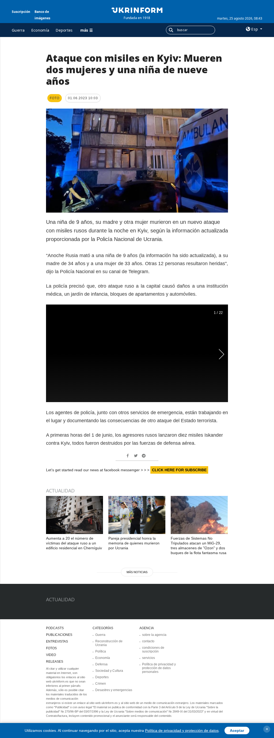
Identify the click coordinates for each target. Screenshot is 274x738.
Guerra (18, 30)
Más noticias (137, 572)
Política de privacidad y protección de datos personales (159, 668)
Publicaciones (59, 635)
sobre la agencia (154, 635)
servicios (148, 658)
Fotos (51, 648)
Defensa (101, 664)
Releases (54, 661)
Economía (40, 30)
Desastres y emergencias (113, 690)
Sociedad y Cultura (109, 671)
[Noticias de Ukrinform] (137, 10)
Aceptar (237, 730)
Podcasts (55, 628)
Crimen (100, 683)
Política (100, 651)
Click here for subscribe (179, 470)
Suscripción (21, 11)
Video (51, 655)
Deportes (64, 30)
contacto (148, 641)
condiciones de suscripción (153, 649)
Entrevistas (57, 641)
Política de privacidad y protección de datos (182, 730)
